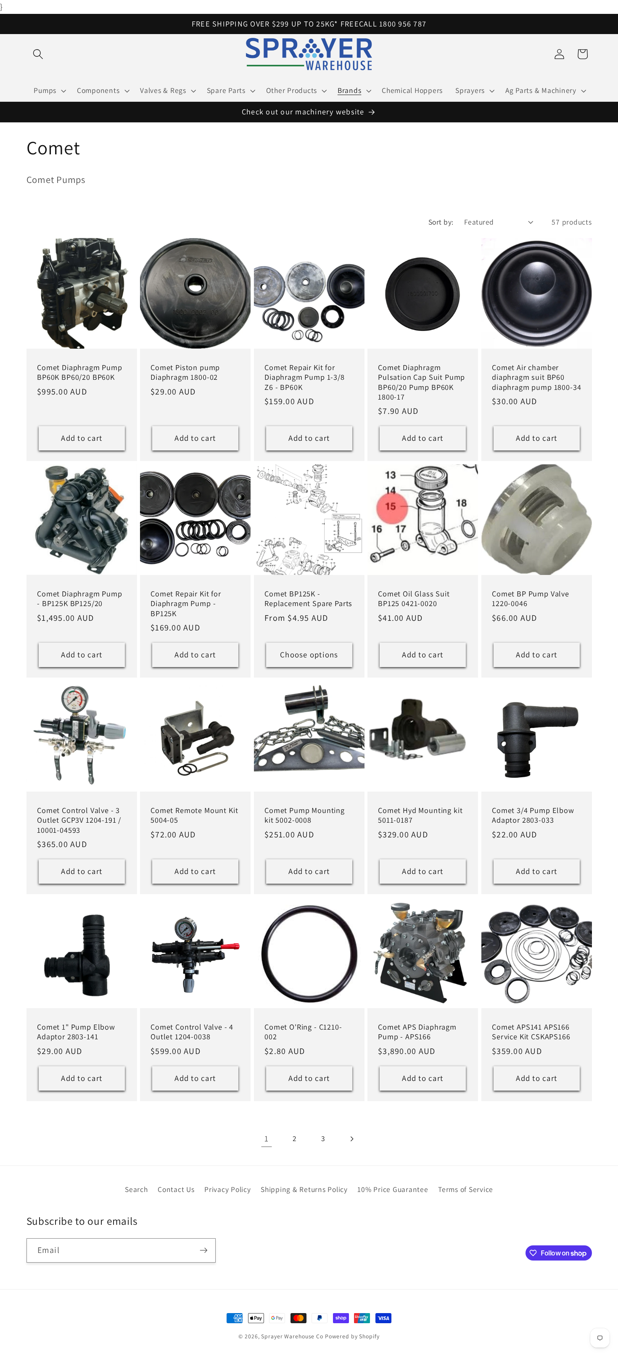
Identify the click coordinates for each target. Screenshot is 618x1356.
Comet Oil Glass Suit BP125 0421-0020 (414, 599)
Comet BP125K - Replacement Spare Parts (308, 599)
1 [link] (266, 1138)
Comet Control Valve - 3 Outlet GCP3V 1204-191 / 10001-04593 (79, 819)
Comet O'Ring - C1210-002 (303, 1031)
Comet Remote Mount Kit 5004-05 (194, 815)
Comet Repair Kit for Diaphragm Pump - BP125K (186, 603)
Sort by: (441, 222)
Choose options (309, 654)
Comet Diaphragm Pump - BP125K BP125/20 (79, 599)
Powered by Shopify (352, 1336)
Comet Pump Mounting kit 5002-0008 (304, 815)
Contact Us (176, 1189)
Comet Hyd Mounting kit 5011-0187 (420, 815)
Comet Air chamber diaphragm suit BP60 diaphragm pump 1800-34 (536, 377)
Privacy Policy (227, 1189)
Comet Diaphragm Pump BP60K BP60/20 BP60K (79, 372)
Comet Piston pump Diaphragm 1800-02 (185, 372)
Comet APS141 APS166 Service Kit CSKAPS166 (531, 1031)
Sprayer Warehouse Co (292, 1336)
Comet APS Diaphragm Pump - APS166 (417, 1031)
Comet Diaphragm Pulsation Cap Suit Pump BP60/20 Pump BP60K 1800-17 (421, 382)
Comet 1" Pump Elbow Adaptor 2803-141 (76, 1031)
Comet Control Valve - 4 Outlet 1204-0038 (192, 1031)
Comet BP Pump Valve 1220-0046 (530, 599)
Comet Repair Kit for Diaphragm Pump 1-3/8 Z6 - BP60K (304, 377)
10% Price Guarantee (392, 1189)
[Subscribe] (203, 1250)
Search (136, 1189)
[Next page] (351, 1138)
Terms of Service (465, 1189)
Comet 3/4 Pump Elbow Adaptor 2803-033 (533, 815)
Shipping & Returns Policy (304, 1189)
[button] (38, 54)
